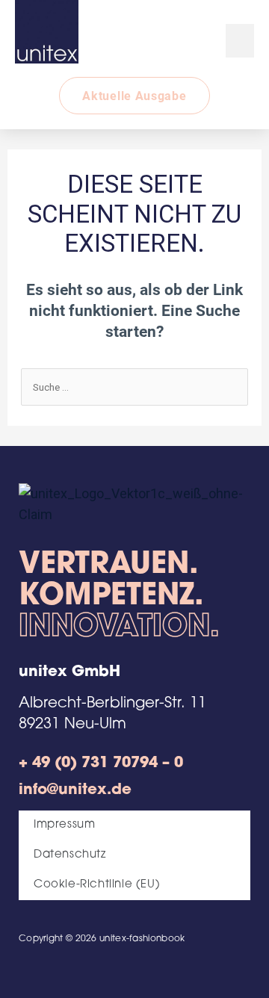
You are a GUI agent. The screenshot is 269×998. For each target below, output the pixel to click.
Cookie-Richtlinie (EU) (97, 884)
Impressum (64, 825)
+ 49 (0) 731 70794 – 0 (101, 763)
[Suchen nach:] (135, 386)
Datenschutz (70, 855)
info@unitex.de (75, 790)
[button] (240, 41)
